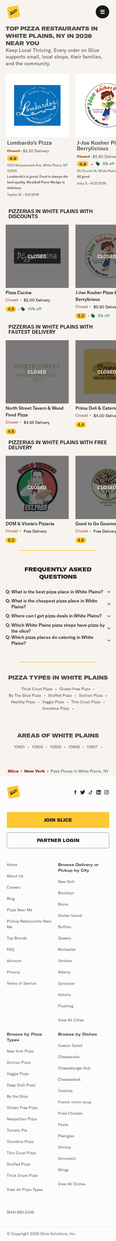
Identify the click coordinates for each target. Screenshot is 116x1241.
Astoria (64, 994)
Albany (64, 972)
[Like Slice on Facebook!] (75, 793)
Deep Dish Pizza (21, 1085)
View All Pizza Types (25, 1189)
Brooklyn (66, 892)
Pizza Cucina (19, 292)
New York (34, 771)
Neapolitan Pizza (22, 1118)
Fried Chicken (70, 1113)
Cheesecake (68, 1056)
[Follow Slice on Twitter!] (82, 793)
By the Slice (17, 1096)
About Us (15, 875)
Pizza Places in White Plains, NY (79, 771)
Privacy (13, 972)
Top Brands (17, 938)
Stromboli (67, 1158)
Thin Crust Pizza (21, 1152)
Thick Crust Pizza (22, 1175)
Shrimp (64, 1147)
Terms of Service (21, 983)
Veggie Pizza (18, 1073)
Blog (11, 898)
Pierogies (66, 1135)
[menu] (102, 11)
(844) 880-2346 (20, 1212)
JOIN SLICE (58, 820)
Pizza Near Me (19, 909)
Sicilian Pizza (19, 1062)
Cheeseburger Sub (74, 1068)
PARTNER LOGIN (58, 840)
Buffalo (64, 926)
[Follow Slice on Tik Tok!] (91, 793)
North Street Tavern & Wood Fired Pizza (35, 411)
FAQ (10, 949)
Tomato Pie (17, 1130)
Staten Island (70, 915)
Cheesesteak (69, 1079)
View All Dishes (72, 1183)
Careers (14, 887)
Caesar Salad (70, 1045)
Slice (13, 771)
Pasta (63, 1124)
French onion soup (74, 1102)
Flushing (65, 1005)
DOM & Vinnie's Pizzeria (30, 523)
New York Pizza (20, 1051)
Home (12, 864)
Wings (63, 1169)
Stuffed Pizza (18, 1164)
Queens (64, 938)
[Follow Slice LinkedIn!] (98, 793)
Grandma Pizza (20, 1141)
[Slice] (13, 12)
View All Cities (71, 1020)
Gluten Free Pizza (22, 1107)
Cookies (65, 1090)
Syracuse (66, 983)
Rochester (67, 949)
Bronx (63, 904)
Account (14, 960)
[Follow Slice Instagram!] (106, 793)
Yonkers (65, 960)
